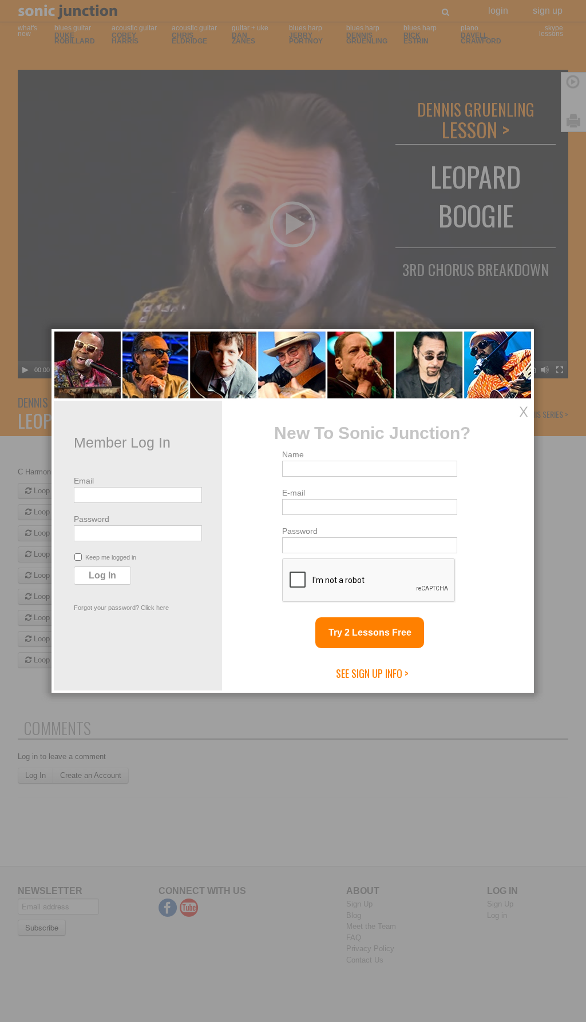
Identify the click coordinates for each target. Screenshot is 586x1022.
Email (84, 480)
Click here (155, 607)
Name (293, 454)
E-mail (293, 492)
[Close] (523, 412)
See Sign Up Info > (372, 673)
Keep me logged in (110, 557)
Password (91, 519)
